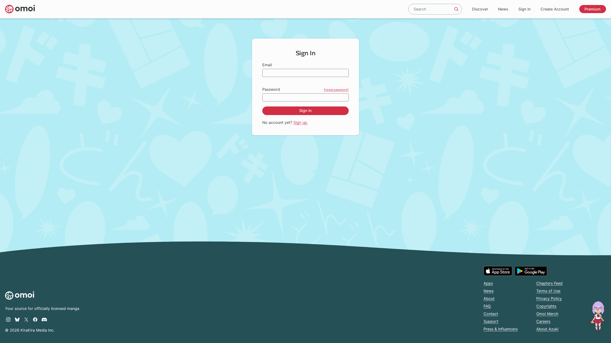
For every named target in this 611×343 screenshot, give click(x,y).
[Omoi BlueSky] (17, 319)
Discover (480, 9)
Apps (488, 283)
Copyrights (546, 306)
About (489, 298)
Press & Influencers (501, 329)
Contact (491, 313)
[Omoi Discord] (44, 319)
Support (491, 321)
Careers (543, 321)
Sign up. (300, 122)
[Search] (457, 9)
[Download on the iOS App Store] (498, 271)
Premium (592, 9)
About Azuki (547, 329)
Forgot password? (336, 89)
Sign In (524, 9)
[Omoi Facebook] (35, 319)
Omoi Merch (547, 313)
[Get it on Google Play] (531, 271)
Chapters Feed (549, 283)
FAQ (487, 306)
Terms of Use (548, 290)
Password (271, 89)
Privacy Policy (549, 298)
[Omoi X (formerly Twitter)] (26, 319)
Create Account (555, 9)
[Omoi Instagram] (8, 319)
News (503, 9)
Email (267, 64)
